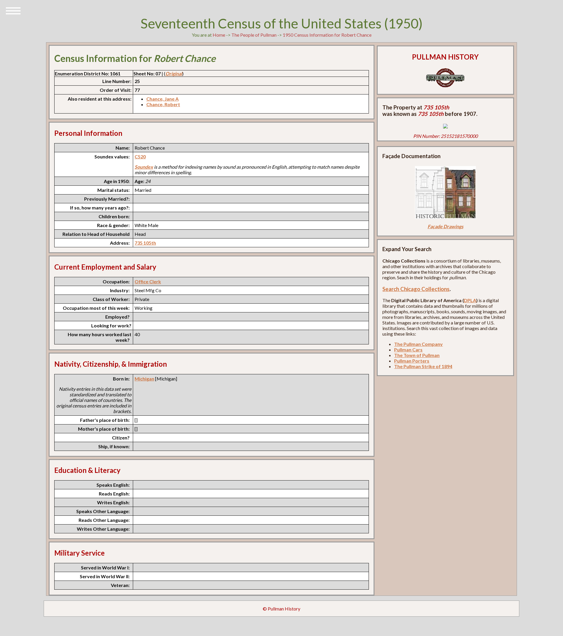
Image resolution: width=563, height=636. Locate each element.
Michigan (144, 378)
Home (219, 35)
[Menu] (13, 10)
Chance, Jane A (162, 99)
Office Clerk (148, 281)
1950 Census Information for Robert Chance (327, 35)
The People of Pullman (254, 35)
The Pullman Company (418, 344)
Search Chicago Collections (416, 289)
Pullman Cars (408, 349)
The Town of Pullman (417, 355)
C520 (140, 156)
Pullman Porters (411, 360)
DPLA (470, 300)
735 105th (145, 243)
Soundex (144, 167)
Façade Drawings (445, 226)
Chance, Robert (163, 104)
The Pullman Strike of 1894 (423, 366)
